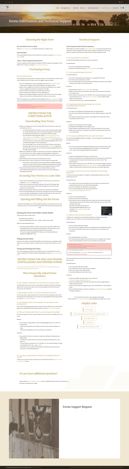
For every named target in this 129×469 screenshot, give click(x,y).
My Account (48, 139)
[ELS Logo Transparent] (7, 5)
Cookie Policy (73, 467)
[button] (121, 8)
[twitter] (9, 2)
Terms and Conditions (109, 467)
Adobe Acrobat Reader (92, 68)
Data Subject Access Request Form (90, 467)
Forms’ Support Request (34, 381)
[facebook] (6, 2)
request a (39, 345)
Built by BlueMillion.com (36, 467)
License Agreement (54, 99)
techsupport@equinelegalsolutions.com (49, 137)
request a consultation (92, 96)
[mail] (12, 2)
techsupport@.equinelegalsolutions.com (80, 280)
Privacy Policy (79, 467)
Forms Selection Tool (26, 48)
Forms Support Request (41, 64)
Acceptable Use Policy (118, 467)
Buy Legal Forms (54, 83)
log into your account (35, 139)
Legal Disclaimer (100, 467)
